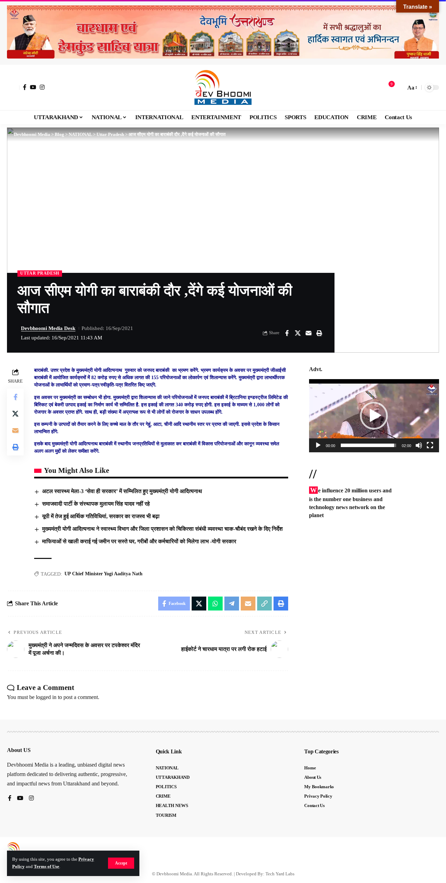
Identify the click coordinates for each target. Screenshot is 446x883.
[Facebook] (24, 87)
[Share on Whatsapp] (215, 604)
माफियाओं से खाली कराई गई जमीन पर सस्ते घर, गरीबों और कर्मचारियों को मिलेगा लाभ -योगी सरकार (139, 541)
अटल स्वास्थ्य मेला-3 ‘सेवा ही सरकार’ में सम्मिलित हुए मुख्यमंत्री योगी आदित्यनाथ (122, 491)
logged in (46, 697)
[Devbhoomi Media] (222, 87)
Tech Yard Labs (280, 873)
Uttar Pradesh (39, 273)
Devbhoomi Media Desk (48, 328)
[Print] (319, 333)
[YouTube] (33, 87)
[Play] (318, 445)
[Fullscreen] (429, 445)
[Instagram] (42, 87)
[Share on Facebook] (287, 333)
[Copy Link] (264, 604)
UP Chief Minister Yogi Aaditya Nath (103, 573)
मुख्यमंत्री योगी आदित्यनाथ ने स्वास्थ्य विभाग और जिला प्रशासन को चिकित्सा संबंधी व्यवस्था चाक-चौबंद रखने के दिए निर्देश (162, 529)
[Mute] (418, 445)
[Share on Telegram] (231, 604)
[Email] (308, 333)
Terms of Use (46, 866)
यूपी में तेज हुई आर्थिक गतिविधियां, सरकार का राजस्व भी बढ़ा (101, 516)
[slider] (368, 445)
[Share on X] (297, 333)
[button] (121, 863)
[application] (374, 415)
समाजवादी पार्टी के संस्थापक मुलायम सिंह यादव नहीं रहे (96, 504)
